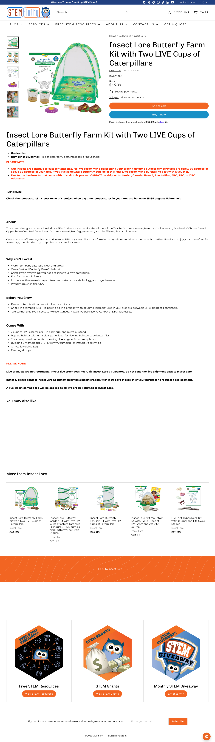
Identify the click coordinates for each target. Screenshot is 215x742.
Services (38, 24)
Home (112, 36)
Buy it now (159, 114)
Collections (125, 36)
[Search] (127, 12)
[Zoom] (63, 78)
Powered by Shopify (117, 735)
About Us (115, 24)
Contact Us (144, 24)
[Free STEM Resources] (39, 653)
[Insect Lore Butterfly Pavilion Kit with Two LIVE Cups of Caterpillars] (107, 510)
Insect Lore (140, 36)
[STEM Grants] (107, 653)
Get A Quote (175, 24)
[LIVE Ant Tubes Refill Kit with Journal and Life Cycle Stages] (188, 510)
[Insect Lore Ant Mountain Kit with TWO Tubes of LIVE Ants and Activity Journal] (148, 511)
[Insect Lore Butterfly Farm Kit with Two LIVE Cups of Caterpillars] (23, 436)
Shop (14, 24)
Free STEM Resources (76, 24)
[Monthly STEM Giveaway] (176, 653)
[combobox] (92, 12)
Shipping (114, 97)
